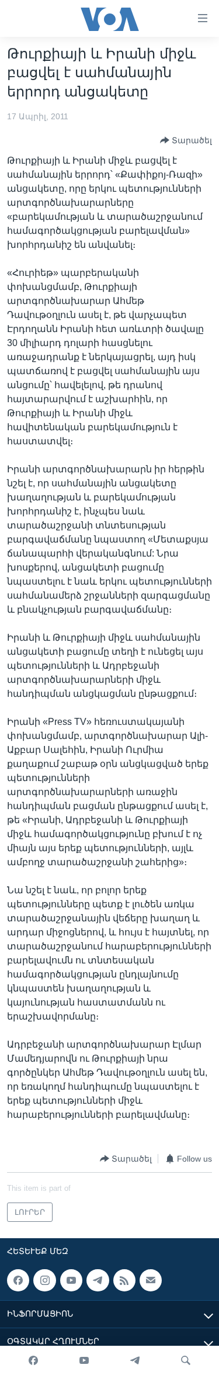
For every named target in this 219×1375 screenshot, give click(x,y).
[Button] (186, 140)
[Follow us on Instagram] (44, 1280)
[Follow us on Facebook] (18, 1280)
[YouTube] (84, 1360)
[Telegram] (134, 1360)
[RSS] (124, 1280)
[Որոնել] (185, 1360)
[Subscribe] (151, 1280)
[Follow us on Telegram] (97, 1280)
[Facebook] (33, 1360)
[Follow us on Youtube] (71, 1280)
